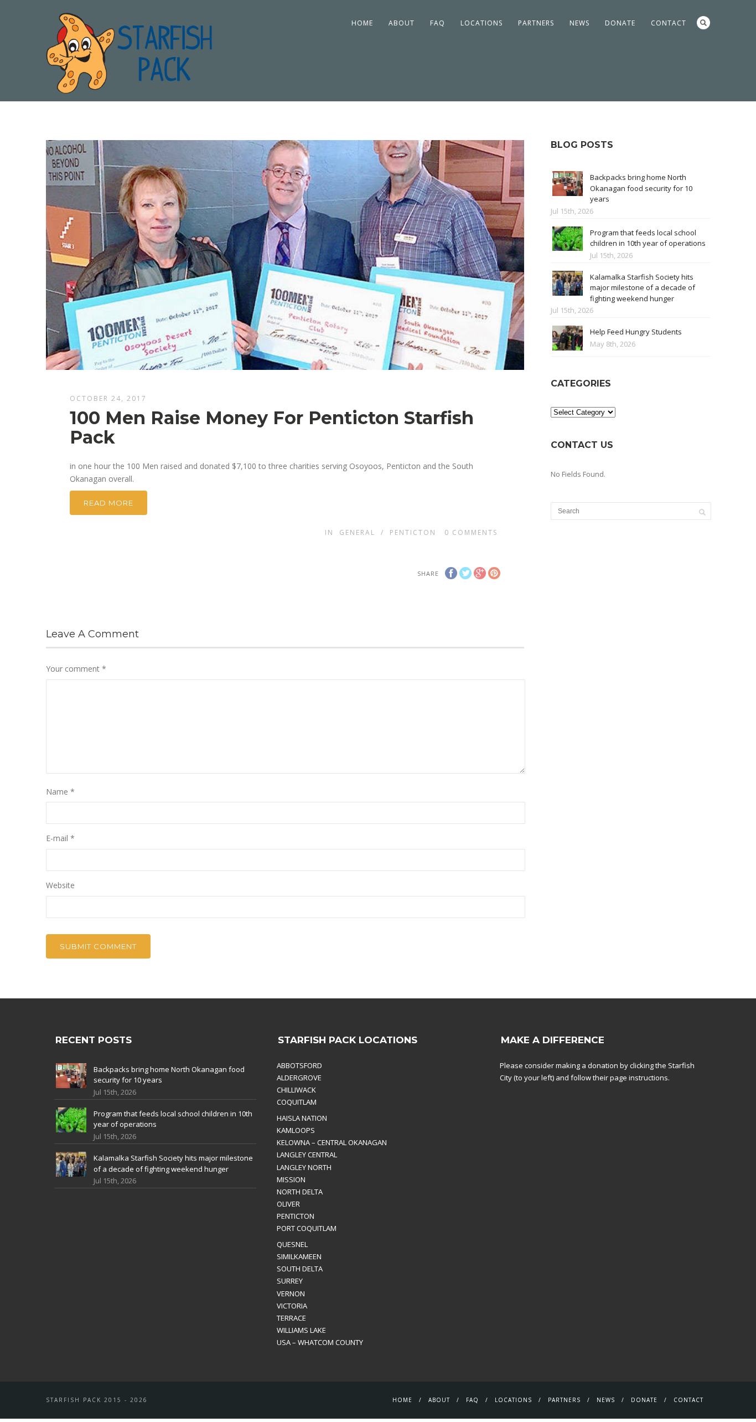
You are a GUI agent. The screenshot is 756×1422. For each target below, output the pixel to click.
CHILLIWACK (296, 1090)
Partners (536, 23)
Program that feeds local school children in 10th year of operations (648, 238)
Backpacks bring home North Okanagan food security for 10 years (641, 188)
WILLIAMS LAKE (301, 1330)
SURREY (290, 1281)
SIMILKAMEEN (299, 1256)
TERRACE (291, 1318)
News (579, 23)
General (357, 532)
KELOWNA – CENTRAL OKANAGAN (332, 1142)
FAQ (437, 23)
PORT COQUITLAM (306, 1228)
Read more (108, 502)
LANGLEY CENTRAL (307, 1155)
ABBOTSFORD (299, 1065)
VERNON (291, 1294)
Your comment (76, 668)
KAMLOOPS (296, 1130)
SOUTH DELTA (300, 1269)
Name (60, 791)
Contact (668, 23)
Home (362, 23)
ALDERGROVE (299, 1078)
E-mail (60, 838)
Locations (481, 23)
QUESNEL (292, 1244)
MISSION (291, 1179)
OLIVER (288, 1204)
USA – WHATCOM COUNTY (320, 1342)
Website (60, 885)
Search (703, 22)
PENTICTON (295, 1216)
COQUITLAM (297, 1102)
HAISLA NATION (302, 1118)
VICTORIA (292, 1306)
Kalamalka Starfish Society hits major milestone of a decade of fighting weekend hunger (642, 287)
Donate (620, 23)
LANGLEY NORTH (304, 1167)
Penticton (413, 532)
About (402, 23)
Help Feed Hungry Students (636, 332)
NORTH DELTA (300, 1192)
